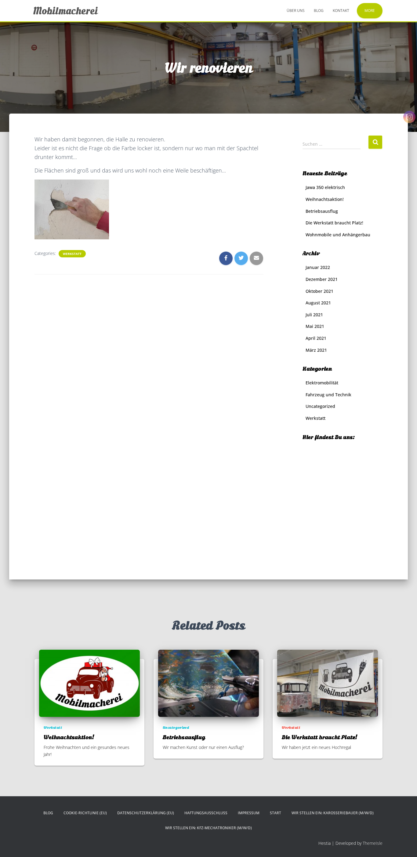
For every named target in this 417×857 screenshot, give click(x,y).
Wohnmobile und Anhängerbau (338, 235)
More (369, 10)
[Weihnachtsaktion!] (89, 682)
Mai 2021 (315, 326)
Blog (319, 10)
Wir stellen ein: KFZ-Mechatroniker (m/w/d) (208, 827)
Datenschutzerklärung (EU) (145, 812)
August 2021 (318, 303)
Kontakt (341, 10)
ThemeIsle (373, 843)
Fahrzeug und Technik (328, 395)
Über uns (296, 10)
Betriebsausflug (322, 211)
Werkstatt (72, 254)
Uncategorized (320, 406)
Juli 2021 (314, 315)
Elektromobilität (322, 383)
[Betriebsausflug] (208, 682)
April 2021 (316, 338)
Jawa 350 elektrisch (325, 187)
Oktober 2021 (319, 291)
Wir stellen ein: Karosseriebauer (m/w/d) (333, 812)
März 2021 (316, 350)
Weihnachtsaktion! (325, 199)
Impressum (248, 812)
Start (275, 812)
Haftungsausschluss (205, 812)
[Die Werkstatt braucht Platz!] (327, 682)
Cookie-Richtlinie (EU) (85, 812)
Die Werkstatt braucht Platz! (334, 223)
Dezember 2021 (322, 279)
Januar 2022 (318, 267)
